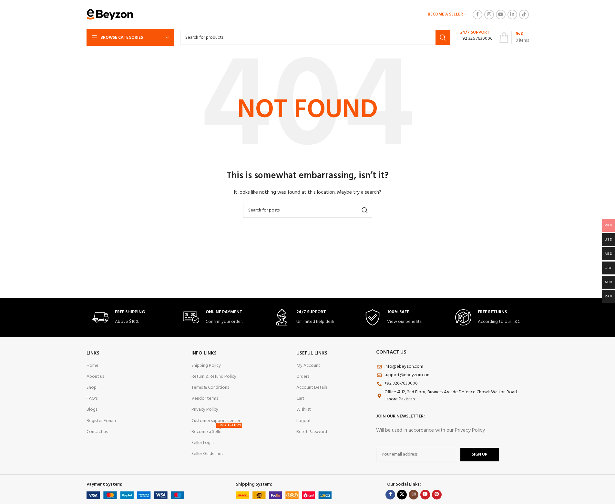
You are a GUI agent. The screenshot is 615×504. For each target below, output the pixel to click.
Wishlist (303, 409)
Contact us (97, 432)
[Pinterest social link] (437, 494)
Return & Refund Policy (213, 376)
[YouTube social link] (501, 14)
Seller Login (202, 443)
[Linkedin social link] (512, 14)
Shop (92, 387)
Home (92, 365)
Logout (303, 421)
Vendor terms (204, 398)
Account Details (311, 387)
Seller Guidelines (207, 454)
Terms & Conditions (210, 387)
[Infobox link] (474, 37)
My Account (308, 365)
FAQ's (92, 398)
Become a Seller (216, 431)
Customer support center (215, 421)
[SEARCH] (443, 37)
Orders (302, 376)
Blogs (92, 409)
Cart (300, 398)
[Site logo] (110, 14)
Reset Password (311, 432)
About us (95, 376)
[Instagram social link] (489, 14)
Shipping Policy (206, 365)
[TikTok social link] (524, 14)
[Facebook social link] (477, 14)
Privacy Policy (204, 409)
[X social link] (402, 494)
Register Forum (101, 421)
